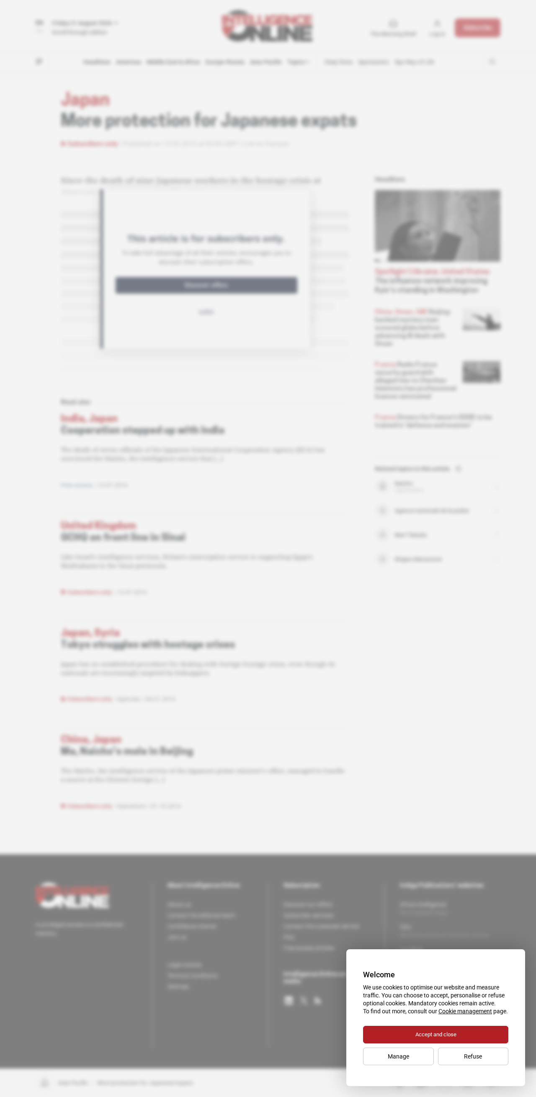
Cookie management (465, 1011)
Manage (398, 1056)
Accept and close (435, 1034)
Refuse (473, 1056)
